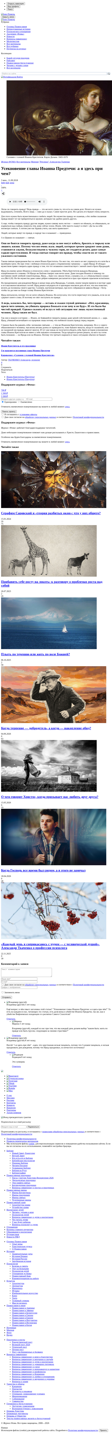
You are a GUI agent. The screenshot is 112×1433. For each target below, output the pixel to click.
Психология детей (20, 1215)
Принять (103, 1430)
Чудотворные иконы (21, 1200)
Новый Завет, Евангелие (23, 1153)
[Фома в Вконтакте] (12, 1076)
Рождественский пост (22, 1342)
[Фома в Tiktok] (10, 1083)
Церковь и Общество (16, 1416)
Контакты (11, 1103)
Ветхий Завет (18, 1156)
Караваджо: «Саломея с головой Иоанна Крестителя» (27, 355)
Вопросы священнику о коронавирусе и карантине (36, 1369)
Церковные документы (17, 1413)
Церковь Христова (15, 1411)
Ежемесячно (26, 402)
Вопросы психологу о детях (25, 1224)
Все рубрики (12, 46)
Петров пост (18, 1349)
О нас (9, 1095)
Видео (9, 1335)
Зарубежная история (21, 1261)
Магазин (11, 1098)
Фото (9, 1332)
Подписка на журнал (16, 49)
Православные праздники (19, 1175)
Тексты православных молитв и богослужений (28, 1418)
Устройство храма (20, 1207)
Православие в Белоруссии (24, 1313)
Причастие (17, 1389)
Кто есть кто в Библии (22, 1158)
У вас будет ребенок (21, 1222)
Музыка (15, 1291)
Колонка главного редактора (20, 1229)
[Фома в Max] (10, 1091)
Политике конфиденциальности (83, 1430)
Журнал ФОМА (8, 162)
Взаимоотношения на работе (25, 1278)
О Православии (19, 1249)
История (10, 1251)
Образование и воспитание (19, 1232)
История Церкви (20, 1256)
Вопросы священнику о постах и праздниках (33, 1188)
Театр (14, 1298)
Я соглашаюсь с (20, 414)
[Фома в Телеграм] (12, 1081)
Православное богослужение (20, 63)
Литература (17, 1286)
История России (19, 1259)
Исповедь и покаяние (22, 1391)
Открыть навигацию (16, 4)
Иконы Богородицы (21, 1192)
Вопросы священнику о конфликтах (29, 1372)
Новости (11, 36)
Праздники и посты (16, 1340)
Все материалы (14, 44)
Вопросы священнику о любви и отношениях (33, 1376)
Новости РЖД (13, 1237)
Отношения (12, 1227)
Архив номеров (14, 1112)
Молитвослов (13, 41)
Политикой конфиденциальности (88, 417)
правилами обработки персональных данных (63, 1131)
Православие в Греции (22, 1315)
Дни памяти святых (21, 1183)
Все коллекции (13, 68)
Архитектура (18, 1283)
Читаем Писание (20, 1165)
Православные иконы (17, 1190)
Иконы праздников (21, 1195)
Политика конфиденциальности (21, 1139)
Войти (20, 77)
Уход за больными (20, 1268)
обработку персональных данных (40, 417)
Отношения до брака (21, 1273)
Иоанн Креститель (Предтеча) (21, 377)
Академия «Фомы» (15, 34)
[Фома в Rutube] (11, 1088)
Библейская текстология (23, 1160)
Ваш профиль (13, 6)
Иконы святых (19, 1197)
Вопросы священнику (17, 39)
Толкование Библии (21, 1168)
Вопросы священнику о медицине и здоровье (33, 1379)
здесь (67, 406)
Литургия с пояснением (23, 1406)
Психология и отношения (18, 31)
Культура (11, 1281)
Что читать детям (20, 1220)
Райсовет (11, 60)
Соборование (18, 1399)
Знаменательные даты (22, 1254)
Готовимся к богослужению (20, 1404)
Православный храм (16, 1202)
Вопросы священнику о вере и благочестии (32, 1357)
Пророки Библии (20, 1163)
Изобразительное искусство (25, 1293)
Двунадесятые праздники (24, 1180)
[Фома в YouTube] (12, 1086)
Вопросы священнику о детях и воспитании (32, 1217)
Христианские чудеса (22, 1246)
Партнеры (11, 1110)
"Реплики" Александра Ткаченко (54, 162)
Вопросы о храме (20, 1381)
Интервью (11, 1328)
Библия (10, 1151)
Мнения (35, 162)
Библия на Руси (19, 1170)
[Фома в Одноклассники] (15, 1078)
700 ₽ (3, 390)
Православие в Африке (23, 1310)
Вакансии (11, 1108)
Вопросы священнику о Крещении (28, 1374)
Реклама (10, 1100)
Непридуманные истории (18, 29)
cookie (31, 1143)
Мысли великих (19, 1303)
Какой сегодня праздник (18, 58)
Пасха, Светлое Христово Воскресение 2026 (33, 1178)
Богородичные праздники (24, 1185)
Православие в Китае (22, 1325)
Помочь (11, 14)
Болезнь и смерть (20, 1266)
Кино (14, 1296)
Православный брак (21, 1276)
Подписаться (33, 1127)
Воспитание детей (15, 1210)
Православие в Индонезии (24, 1323)
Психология (12, 1264)
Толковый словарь (20, 1300)
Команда (11, 1105)
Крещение (17, 1386)
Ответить (11, 1019)
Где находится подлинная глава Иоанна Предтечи (25, 350)
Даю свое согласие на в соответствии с (54, 417)
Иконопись (17, 1288)
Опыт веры (17, 1244)
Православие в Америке (23, 1308)
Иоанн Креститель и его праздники (18, 346)
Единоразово (11, 402)
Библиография (19, 1173)
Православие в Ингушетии (24, 1320)
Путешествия (13, 1234)
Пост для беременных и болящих (27, 1352)
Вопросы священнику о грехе (26, 1367)
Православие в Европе (22, 1318)
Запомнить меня (12, 992)
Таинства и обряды (15, 1384)
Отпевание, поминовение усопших (28, 1394)
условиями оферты (28, 414)
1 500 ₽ (4, 393)
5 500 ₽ (4, 396)
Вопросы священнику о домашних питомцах (33, 1364)
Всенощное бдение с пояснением (27, 1408)
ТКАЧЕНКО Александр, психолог (24, 360)
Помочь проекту (8, 412)
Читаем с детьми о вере (17, 65)
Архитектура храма (21, 1205)
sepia (12, 183)
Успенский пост (19, 1347)
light (3, 183)
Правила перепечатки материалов (22, 1141)
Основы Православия (17, 26)
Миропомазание (19, 1396)
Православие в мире (16, 1305)
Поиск (10, 9)
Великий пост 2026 (21, 1344)
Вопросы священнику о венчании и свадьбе (32, 1359)
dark (7, 183)
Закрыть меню (8, 17)
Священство (17, 1401)
